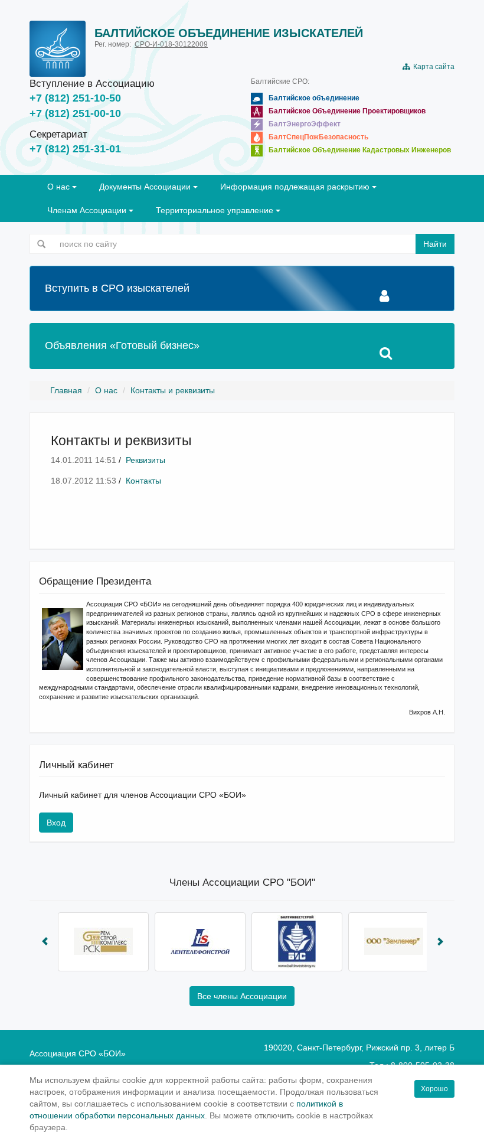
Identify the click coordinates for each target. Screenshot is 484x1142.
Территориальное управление (216, 210)
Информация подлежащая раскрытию (296, 186)
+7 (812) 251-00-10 (75, 113)
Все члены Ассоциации (242, 996)
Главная (66, 390)
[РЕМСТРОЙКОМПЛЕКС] (103, 941)
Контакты (143, 480)
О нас (59, 186)
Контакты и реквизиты (172, 390)
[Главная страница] (58, 49)
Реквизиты (145, 460)
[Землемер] (393, 941)
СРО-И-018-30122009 (171, 44)
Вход (56, 822)
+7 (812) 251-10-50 (75, 98)
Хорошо (434, 1089)
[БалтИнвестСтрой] (296, 941)
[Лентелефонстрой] (200, 941)
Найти (435, 244)
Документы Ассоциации (146, 186)
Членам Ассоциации (88, 210)
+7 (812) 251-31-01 (75, 149)
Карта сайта (432, 67)
